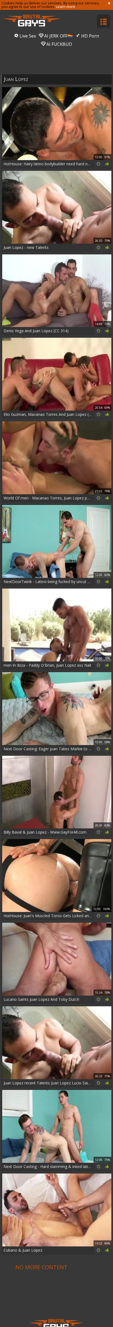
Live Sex (27, 36)
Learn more (65, 6)
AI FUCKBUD (58, 44)
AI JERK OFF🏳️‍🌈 (58, 36)
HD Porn (89, 36)
